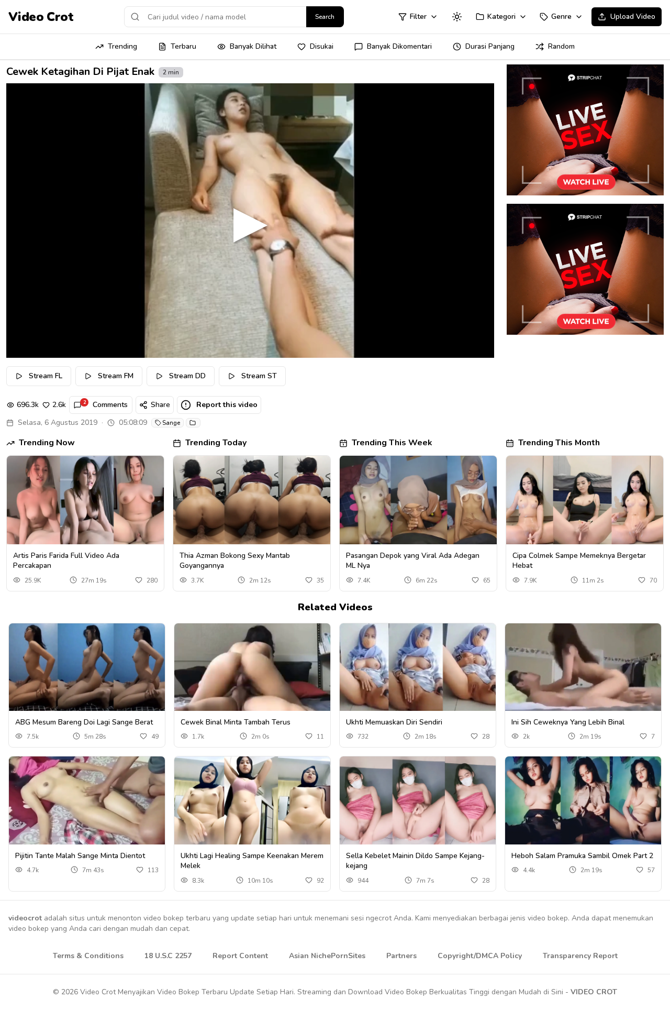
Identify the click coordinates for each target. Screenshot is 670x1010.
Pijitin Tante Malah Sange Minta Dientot (80, 856)
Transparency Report (580, 956)
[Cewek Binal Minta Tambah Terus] (252, 667)
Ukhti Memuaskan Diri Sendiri (394, 722)
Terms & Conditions (88, 956)
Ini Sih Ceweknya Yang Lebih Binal (567, 722)
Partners (401, 956)
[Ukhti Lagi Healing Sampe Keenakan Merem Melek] (252, 800)
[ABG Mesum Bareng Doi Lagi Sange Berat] (87, 667)
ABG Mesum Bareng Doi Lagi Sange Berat (84, 722)
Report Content (240, 956)
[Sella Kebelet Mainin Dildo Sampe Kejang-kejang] (418, 800)
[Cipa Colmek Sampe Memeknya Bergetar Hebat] (584, 500)
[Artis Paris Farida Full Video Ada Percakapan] (85, 500)
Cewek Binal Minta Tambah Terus (236, 722)
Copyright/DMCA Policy (480, 956)
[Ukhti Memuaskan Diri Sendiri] (418, 667)
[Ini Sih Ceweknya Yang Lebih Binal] (583, 667)
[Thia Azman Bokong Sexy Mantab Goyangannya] (251, 500)
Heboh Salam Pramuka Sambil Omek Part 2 (582, 856)
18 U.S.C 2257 (168, 956)
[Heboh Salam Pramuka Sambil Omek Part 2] (583, 800)
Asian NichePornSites (327, 956)
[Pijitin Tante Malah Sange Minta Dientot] (87, 800)
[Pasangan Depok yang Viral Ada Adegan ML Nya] (418, 500)
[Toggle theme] (456, 16)
